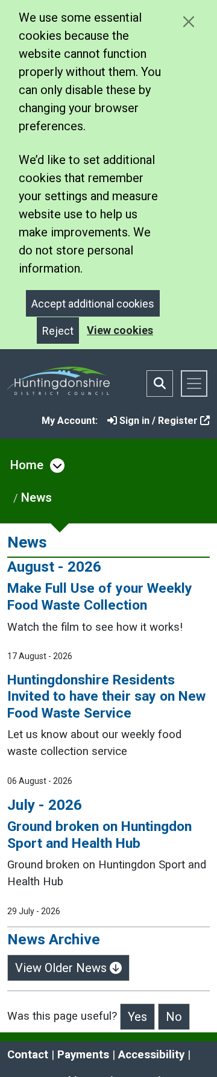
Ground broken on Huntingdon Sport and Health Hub (99, 834)
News (36, 497)
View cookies (120, 330)
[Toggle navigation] (194, 383)
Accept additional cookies (92, 303)
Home (26, 465)
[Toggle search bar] (159, 383)
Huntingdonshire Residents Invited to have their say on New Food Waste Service (106, 696)
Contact (27, 1054)
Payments (83, 1054)
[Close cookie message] (188, 21)
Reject (58, 330)
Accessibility (151, 1054)
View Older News (62, 968)
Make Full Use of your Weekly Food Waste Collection (99, 596)
